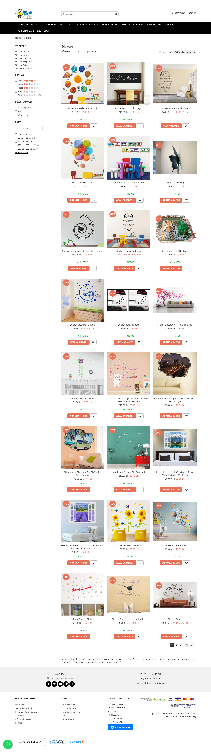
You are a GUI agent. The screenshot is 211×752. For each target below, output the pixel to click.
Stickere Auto (21, 65)
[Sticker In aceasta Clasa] (128, 229)
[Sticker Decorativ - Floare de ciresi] (175, 300)
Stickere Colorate (23, 58)
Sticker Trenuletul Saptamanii (128, 182)
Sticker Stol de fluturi (175, 545)
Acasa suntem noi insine (175, 108)
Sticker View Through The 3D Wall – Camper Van (82, 473)
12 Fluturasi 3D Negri (175, 182)
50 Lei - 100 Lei (24, 137)
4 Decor (21, 107)
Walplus (21, 115)
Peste (20, 80)
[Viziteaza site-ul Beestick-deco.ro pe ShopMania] (57, 742)
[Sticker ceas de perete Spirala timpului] (82, 229)
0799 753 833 (152, 678)
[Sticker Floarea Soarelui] (128, 521)
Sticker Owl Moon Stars (82, 398)
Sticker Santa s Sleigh (82, 619)
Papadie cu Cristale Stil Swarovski (128, 472)
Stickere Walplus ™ (23, 61)
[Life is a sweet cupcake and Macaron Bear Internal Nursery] (128, 373)
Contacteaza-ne (122, 727)
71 (187, 644)
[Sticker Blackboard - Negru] (128, 83)
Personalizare (25, 30)
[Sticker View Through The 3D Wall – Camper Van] (82, 447)
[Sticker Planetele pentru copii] (82, 83)
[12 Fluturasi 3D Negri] (175, 157)
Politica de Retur (68, 708)
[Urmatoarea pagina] (192, 645)
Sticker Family (175, 619)
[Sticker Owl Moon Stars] (82, 373)
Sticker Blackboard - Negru (128, 108)
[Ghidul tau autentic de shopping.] (76, 742)
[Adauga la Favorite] (93, 125)
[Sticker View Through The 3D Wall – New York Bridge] (175, 373)
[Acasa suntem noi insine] (175, 83)
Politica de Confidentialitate (27, 712)
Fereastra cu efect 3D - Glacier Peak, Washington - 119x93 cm (175, 473)
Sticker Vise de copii (82, 182)
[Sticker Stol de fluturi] (175, 521)
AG (19, 111)
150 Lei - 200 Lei (25, 145)
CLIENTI (65, 698)
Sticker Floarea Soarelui (128, 545)
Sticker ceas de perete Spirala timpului (82, 250)
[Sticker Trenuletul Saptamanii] (128, 158)
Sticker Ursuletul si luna (82, 324)
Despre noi (20, 704)
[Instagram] (72, 684)
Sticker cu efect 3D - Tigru (175, 250)
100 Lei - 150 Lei (25, 141)
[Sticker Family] (175, 595)
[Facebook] (48, 684)
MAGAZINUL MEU (25, 698)
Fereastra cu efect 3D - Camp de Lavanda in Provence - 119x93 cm (82, 547)
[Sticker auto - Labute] (128, 300)
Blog (47, 30)
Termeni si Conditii (23, 708)
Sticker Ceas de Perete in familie (128, 619)
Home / (19, 37)
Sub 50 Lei (22, 134)
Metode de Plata (69, 704)
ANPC (64, 715)
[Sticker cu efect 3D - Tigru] (175, 229)
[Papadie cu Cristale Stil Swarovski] (128, 447)
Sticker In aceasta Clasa (128, 250)
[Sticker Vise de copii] (82, 158)
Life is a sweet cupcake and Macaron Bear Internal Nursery (129, 400)
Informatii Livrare (23, 719)
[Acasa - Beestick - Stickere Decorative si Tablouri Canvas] (30, 13)
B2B (39, 30)
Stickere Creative (22, 51)
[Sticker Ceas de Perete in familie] (128, 594)
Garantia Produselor (70, 712)
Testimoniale (165, 24)
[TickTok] (66, 684)
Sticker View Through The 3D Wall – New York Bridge (175, 400)
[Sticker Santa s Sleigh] (82, 594)
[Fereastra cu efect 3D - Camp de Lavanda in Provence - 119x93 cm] (82, 521)
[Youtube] (60, 684)
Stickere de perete (23, 55)
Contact (18, 722)
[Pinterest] (54, 684)
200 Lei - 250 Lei (25, 148)
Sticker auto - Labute (128, 324)
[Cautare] (116, 13)
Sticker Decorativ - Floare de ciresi (174, 324)
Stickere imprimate (23, 68)
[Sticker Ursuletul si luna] (82, 300)
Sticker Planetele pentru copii (82, 108)
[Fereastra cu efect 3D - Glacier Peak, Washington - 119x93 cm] (175, 447)
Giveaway (19, 715)
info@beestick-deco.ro (152, 682)
